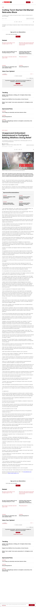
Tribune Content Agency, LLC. (13, 485)
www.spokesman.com (27, 483)
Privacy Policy (4, 605)
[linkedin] (16, 21)
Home (3, 7)
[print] (33, 21)
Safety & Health (4, 130)
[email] (21, 21)
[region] (18, 76)
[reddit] (19, 21)
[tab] (4, 74)
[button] (2, 2)
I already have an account (18, 85)
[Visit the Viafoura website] (31, 78)
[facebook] (14, 21)
